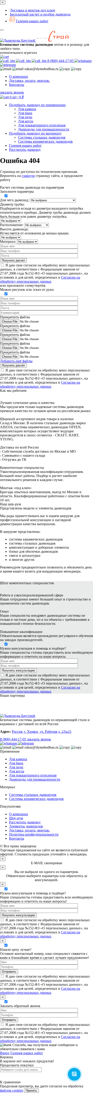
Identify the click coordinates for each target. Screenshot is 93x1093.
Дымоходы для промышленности (43, 129)
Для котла (25, 121)
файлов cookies (11, 1090)
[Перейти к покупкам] (4, 57)
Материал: (8, 241)
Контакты (16, 85)
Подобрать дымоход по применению (37, 105)
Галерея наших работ (32, 21)
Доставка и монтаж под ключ (32, 10)
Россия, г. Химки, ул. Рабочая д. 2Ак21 (42, 731)
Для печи (25, 117)
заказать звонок (12, 92)
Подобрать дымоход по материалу (35, 133)
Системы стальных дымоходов (41, 137)
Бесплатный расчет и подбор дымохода (40, 14)
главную (28, 176)
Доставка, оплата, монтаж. (29, 80)
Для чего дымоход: (14, 200)
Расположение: (11, 225)
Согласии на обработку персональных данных (40, 279)
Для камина (27, 109)
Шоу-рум (16, 818)
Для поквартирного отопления (41, 125)
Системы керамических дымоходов (45, 141)
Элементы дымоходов (26, 826)
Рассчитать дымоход (24, 822)
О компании (18, 76)
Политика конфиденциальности (33, 834)
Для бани (25, 113)
